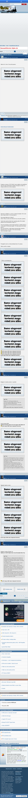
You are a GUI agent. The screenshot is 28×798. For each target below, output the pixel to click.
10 (10, 51)
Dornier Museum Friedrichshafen (7, 126)
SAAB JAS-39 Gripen (6, 715)
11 (12, 51)
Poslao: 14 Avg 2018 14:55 (11, 416)
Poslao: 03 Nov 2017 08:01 (13, 57)
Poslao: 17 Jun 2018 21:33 (11, 375)
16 (23, 51)
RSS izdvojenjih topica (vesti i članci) (9, 738)
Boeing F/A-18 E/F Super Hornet (8, 722)
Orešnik (3, 688)
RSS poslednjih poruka (6, 735)
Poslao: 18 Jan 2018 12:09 (11, 253)
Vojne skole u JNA (5, 629)
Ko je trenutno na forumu (6, 745)
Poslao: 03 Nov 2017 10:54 (13, 177)
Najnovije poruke (9, 768)
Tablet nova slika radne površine (8, 666)
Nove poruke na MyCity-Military (7, 624)
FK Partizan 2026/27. (6, 673)
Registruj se (3, 115)
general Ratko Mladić (6, 646)
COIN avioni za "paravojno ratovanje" (9, 712)
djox (5, 253)
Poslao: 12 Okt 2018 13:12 (11, 544)
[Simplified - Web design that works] (19, 782)
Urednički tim (19, 768)
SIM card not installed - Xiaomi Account (10, 663)
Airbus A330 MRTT (6, 725)
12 (14, 51)
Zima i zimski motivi (6, 653)
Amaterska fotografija (6, 657)
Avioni (7, 45)
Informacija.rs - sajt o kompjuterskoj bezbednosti (11, 660)
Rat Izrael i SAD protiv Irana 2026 (8, 682)
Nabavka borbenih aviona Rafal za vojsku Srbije (11, 685)
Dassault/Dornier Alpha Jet (14, 45)
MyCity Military (2, 45)
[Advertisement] (14, 29)
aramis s (6, 57)
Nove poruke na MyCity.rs (6, 651)
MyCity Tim (11, 793)
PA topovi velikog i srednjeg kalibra (9, 639)
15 (21, 51)
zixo (5, 237)
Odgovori (4, 593)
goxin (5, 206)
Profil (3, 113)
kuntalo (5, 119)
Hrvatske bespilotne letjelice (7, 636)
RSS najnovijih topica (6, 732)
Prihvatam (19, 796)
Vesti (16, 772)
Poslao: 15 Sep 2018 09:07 (11, 478)
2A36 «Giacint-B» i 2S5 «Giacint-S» (9, 633)
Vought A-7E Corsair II (6, 719)
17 (25, 51)
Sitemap (14, 768)
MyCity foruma (8, 792)
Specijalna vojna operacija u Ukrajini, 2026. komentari (12, 626)
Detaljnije (20, 749)
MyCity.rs (18, 772)
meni (7, 1)
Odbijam (24, 796)
